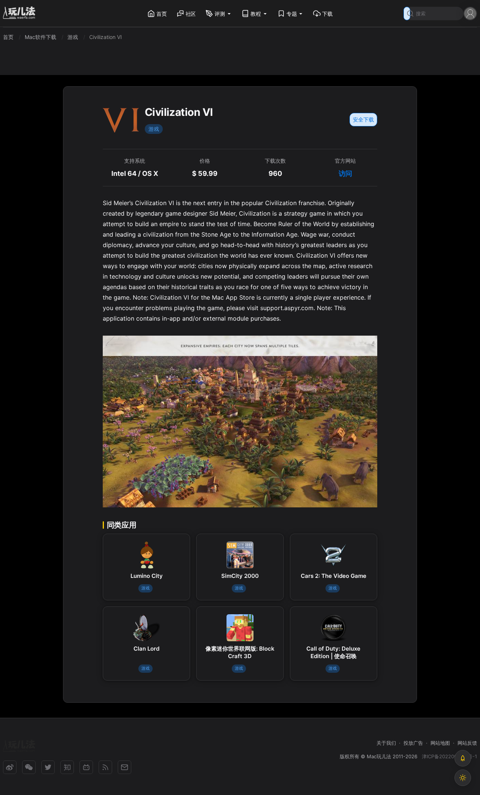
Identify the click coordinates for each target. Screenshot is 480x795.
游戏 (153, 129)
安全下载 (363, 119)
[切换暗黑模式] (462, 778)
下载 (327, 13)
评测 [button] (219, 13)
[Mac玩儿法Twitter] (48, 767)
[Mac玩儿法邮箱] (124, 767)
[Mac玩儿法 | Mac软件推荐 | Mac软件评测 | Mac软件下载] (21, 13)
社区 (191, 13)
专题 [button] (291, 13)
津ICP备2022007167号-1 (449, 756)
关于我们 (386, 743)
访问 (345, 173)
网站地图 (440, 743)
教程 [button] (255, 13)
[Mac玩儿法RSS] (105, 767)
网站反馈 (467, 743)
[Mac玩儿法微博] (9, 767)
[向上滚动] (462, 758)
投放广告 (413, 743)
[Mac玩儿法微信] (29, 767)
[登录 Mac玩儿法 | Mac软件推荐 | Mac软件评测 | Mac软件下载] (470, 13)
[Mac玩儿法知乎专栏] (67, 767)
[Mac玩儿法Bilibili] (86, 767)
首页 (161, 13)
